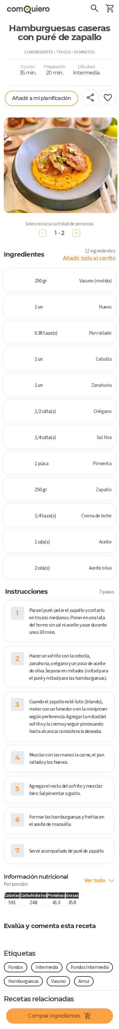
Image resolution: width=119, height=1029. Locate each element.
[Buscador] (94, 9)
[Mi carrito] (109, 9)
